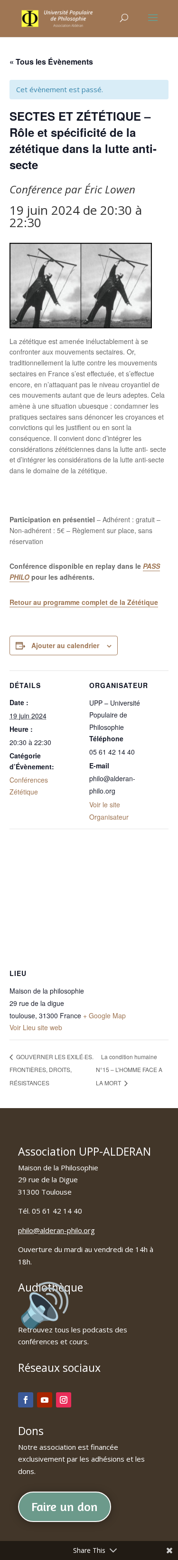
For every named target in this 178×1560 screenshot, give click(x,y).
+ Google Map (104, 1015)
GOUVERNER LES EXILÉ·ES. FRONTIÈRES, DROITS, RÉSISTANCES (51, 1070)
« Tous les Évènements (51, 61)
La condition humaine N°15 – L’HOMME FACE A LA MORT (129, 1070)
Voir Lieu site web (35, 1027)
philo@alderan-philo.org (56, 1230)
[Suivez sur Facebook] (25, 1399)
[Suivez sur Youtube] (44, 1399)
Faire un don (64, 1506)
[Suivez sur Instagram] (63, 1399)
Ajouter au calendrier (65, 645)
